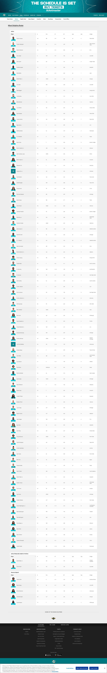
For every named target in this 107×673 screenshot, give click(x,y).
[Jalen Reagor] (13, 419)
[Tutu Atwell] (13, 56)
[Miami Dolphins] (53, 661)
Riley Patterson (20, 384)
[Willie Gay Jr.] (13, 217)
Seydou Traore (19, 482)
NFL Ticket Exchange (59, 648)
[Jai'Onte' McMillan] (13, 344)
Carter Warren (19, 602)
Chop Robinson (20, 436)
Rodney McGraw (20, 338)
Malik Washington (20, 511)
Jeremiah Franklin (20, 211)
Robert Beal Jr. (19, 78)
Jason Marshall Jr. (20, 321)
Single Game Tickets (59, 638)
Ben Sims (18, 459)
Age (73, 34)
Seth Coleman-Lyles (21, 153)
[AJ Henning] (13, 269)
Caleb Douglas (19, 182)
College (91, 34)
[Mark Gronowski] (13, 246)
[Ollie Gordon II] (13, 229)
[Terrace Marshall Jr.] (13, 327)
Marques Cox (19, 165)
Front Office (26, 633)
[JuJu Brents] (13, 107)
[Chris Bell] (13, 84)
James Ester (19, 579)
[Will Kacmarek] (13, 304)
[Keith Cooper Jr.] (13, 159)
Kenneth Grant (19, 234)
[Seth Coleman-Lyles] (13, 154)
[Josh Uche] (13, 494)
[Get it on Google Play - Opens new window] (58, 656)
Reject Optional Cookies (82, 668)
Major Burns (19, 125)
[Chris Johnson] (13, 292)
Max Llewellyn (19, 309)
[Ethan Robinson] (13, 591)
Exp (81, 34)
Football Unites (77, 633)
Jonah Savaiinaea (20, 448)
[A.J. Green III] (13, 240)
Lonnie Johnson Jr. (20, 298)
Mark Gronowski (20, 246)
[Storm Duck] (13, 566)
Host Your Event (41, 636)
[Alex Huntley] (13, 281)
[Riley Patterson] (13, 384)
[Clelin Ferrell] (13, 206)
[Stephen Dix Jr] (13, 171)
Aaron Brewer (19, 113)
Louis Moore (19, 361)
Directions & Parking (41, 643)
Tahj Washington (20, 517)
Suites (59, 643)
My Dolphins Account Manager (59, 633)
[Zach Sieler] (13, 454)
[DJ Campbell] (13, 136)
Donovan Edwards (20, 194)
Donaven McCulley (20, 332)
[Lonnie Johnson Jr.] (13, 298)
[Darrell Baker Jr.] (13, 561)
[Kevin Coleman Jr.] (13, 148)
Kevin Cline (19, 142)
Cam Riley (19, 430)
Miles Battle (19, 73)
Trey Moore (19, 367)
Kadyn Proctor (19, 413)
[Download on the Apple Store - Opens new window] (48, 655)
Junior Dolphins (77, 641)
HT (55, 34)
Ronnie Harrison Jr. (20, 251)
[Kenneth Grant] (13, 234)
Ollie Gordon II (19, 228)
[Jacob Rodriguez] (13, 442)
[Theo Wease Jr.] (13, 523)
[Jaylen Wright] (13, 546)
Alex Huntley (19, 280)
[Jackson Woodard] (13, 540)
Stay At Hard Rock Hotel (41, 645)
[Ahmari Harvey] (13, 257)
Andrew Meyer (19, 350)
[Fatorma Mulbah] (13, 373)
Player (12, 34)
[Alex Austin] (13, 61)
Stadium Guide (41, 633)
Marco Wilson (19, 534)
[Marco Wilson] (13, 534)
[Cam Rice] (13, 425)
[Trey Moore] (13, 367)
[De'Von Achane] (13, 38)
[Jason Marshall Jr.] (13, 321)
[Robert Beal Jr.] (13, 79)
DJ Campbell (19, 136)
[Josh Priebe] (13, 408)
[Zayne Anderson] (13, 50)
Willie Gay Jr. (19, 217)
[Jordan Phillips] (13, 396)
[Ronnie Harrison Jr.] (13, 252)
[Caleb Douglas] (13, 182)
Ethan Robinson (20, 590)
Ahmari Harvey (19, 257)
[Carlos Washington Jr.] (13, 506)
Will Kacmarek (19, 303)
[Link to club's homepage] (4, 15)
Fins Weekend (77, 638)
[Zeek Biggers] (13, 90)
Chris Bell (18, 84)
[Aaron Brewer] (13, 113)
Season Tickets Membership (58, 636)
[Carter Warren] (13, 602)
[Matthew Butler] (13, 131)
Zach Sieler (19, 453)
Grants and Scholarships (77, 643)
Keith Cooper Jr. (20, 159)
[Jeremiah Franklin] (13, 211)
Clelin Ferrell (19, 205)
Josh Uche (19, 494)
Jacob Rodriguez (20, 442)
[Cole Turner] (13, 488)
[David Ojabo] (13, 379)
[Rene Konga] (13, 585)
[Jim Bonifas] (13, 96)
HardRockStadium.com (40, 631)
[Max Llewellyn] (13, 309)
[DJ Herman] (13, 275)
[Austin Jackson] (13, 286)
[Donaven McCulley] (13, 332)
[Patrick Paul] (13, 390)
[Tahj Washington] (13, 517)
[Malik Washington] (13, 511)
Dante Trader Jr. (20, 476)
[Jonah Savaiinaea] (13, 448)
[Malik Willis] (13, 529)
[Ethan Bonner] (13, 102)
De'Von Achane (19, 38)
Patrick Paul (19, 390)
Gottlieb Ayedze (20, 67)
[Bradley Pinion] (13, 402)
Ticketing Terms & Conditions (59, 631)
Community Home (77, 631)
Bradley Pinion (19, 401)
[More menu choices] (42, 15)
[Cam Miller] (13, 356)
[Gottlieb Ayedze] (13, 67)
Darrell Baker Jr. (20, 560)
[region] (53, 668)
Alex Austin (19, 61)
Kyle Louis (19, 315)
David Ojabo (19, 378)
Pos (46, 34)
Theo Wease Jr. (20, 523)
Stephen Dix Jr (19, 171)
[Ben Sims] (13, 459)
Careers (26, 631)
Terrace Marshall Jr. (20, 326)
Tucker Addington (20, 44)
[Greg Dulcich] (13, 188)
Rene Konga (19, 585)
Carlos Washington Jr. (21, 505)
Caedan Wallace (20, 500)
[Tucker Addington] (13, 44)
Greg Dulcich (19, 188)
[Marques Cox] (13, 165)
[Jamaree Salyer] (13, 596)
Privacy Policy (55, 671)
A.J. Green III (19, 240)
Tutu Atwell (19, 55)
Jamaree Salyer (20, 596)
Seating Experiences (59, 641)
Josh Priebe (19, 407)
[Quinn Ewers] (13, 200)
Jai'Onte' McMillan (20, 344)
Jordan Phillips (20, 396)
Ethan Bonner (19, 101)
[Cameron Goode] (13, 223)
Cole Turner (19, 488)
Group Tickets (59, 645)
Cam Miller (19, 355)
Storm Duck (19, 566)
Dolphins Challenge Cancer (77, 636)
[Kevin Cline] (13, 142)
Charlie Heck (19, 263)
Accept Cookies (93, 668)
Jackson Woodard (20, 540)
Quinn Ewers (19, 200)
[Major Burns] (13, 125)
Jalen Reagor (19, 419)
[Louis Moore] (13, 361)
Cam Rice (18, 425)
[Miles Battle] (13, 73)
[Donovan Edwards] (13, 194)
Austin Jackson (20, 286)
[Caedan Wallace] (13, 500)
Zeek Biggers (19, 90)
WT (64, 34)
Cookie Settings (69, 668)
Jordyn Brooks (19, 119)
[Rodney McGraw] (13, 338)
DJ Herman (19, 275)
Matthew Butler (20, 130)
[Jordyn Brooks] (13, 119)
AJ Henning (19, 269)
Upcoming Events (40, 638)
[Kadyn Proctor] (13, 413)
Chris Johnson (19, 292)
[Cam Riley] (13, 431)
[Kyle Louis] (13, 315)
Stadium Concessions (41, 641)
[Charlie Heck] (13, 263)
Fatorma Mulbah (20, 373)
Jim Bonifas (19, 96)
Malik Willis (19, 528)
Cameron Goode (20, 223)
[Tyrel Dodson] (13, 177)
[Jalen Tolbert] (13, 471)
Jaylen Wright (19, 546)
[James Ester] (13, 579)
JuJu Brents (19, 107)
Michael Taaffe (19, 465)
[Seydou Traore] (13, 482)
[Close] (104, 668)
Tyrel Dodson (19, 176)
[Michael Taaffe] (13, 465)
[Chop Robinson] (13, 436)
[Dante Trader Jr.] (13, 477)
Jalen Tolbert (19, 471)
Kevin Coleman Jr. (20, 148)
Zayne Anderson (20, 50)
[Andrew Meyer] (13, 350)
